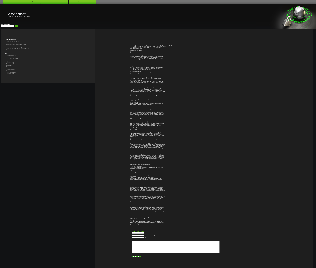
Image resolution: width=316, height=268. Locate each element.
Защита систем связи (82, 1)
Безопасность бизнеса (26, 1)
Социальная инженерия (10, 69)
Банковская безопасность (11, 55)
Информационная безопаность (36, 2)
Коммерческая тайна (14, 58)
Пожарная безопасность (10, 67)
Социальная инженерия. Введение (12, 49)
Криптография (55, 1)
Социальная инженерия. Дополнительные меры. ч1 (16, 44)
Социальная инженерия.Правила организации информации (17, 48)
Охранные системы (73, 1)
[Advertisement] (47, 34)
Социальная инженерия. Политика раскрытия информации (17, 47)
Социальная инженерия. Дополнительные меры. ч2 (16, 42)
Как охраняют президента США (105, 30)
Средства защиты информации (45, 2)
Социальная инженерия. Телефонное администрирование (17, 45)
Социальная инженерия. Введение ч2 (13, 41)
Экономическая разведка (92, 2)
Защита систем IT (9, 61)
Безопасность (17, 14)
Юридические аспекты (63, 1)
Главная (8, 1)
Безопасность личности (17, 2)
